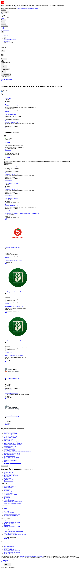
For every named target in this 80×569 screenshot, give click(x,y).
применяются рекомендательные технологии (32, 556)
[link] (3, 24)
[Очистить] (3, 51)
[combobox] (8, 47)
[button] (2, 27)
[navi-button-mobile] (2, 32)
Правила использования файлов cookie (27, 8)
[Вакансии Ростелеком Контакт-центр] (41, 370)
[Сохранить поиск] (2, 55)
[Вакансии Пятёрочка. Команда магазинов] (41, 233)
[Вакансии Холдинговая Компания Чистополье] (41, 277)
